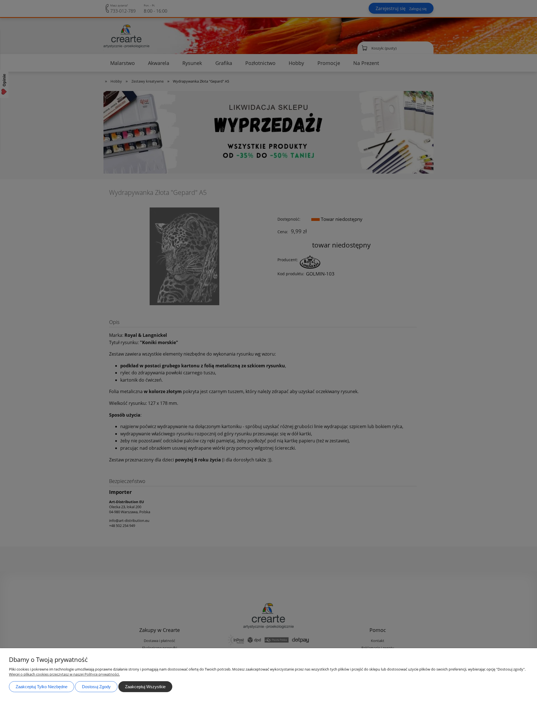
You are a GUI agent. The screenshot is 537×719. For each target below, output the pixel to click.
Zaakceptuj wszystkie (145, 686)
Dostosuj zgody (96, 686)
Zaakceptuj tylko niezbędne (41, 686)
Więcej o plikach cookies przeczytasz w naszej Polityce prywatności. (64, 674)
